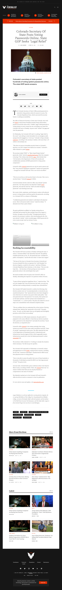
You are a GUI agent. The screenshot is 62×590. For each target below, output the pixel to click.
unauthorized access (32, 155)
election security (29, 414)
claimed (24, 166)
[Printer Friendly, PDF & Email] (41, 106)
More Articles (43, 94)
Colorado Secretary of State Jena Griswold (38, 412)
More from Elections (17, 432)
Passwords (38, 414)
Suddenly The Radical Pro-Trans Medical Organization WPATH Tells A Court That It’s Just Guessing (19, 537)
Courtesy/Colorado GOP (25, 236)
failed (16, 122)
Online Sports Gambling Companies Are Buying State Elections (18, 452)
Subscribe (43, 582)
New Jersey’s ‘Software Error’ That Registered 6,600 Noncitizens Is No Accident (41, 478)
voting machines (27, 417)
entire (42, 184)
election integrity (18, 414)
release (27, 149)
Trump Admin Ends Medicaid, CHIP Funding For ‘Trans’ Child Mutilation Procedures (41, 512)
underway (15, 140)
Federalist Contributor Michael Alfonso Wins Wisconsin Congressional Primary (42, 453)
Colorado (15, 412)
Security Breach (17, 417)
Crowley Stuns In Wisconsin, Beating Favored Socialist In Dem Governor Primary (19, 478)
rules (34, 157)
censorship (16, 338)
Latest (11, 491)
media (27, 350)
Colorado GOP (23, 412)
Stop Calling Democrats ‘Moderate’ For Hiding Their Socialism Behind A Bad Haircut (42, 537)
